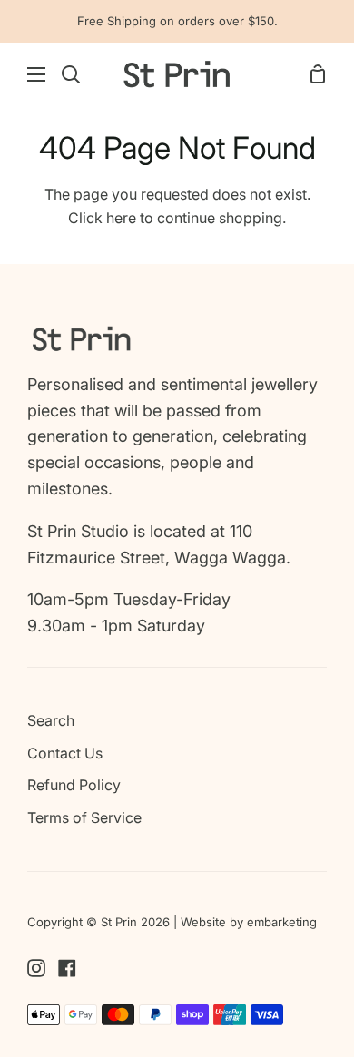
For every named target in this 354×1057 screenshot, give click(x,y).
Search (50, 720)
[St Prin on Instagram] (36, 968)
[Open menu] (23, 74)
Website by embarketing (249, 922)
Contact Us (65, 753)
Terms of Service (84, 817)
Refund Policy (74, 785)
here (121, 218)
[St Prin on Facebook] (67, 968)
